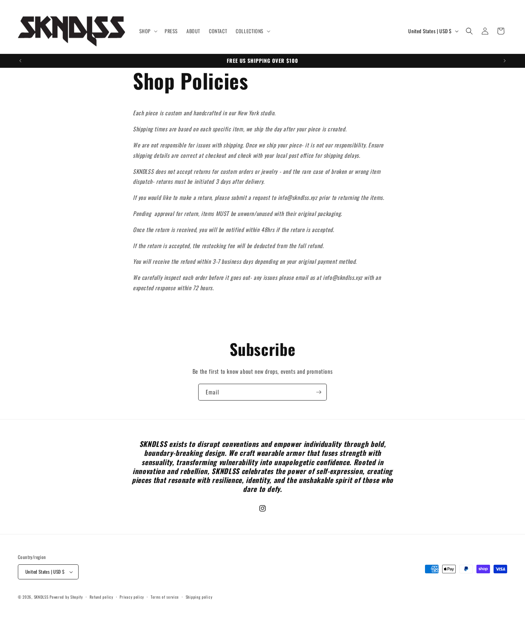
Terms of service (165, 597)
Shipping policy (199, 597)
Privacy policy (132, 597)
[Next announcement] (504, 60)
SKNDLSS (41, 597)
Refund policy (101, 597)
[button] (147, 31)
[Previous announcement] (20, 60)
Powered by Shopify (66, 597)
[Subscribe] (318, 392)
